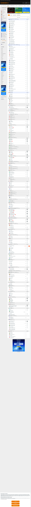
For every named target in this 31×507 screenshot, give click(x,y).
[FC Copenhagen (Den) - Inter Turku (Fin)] (18, 61)
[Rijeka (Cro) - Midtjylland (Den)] (18, 85)
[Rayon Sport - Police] (18, 258)
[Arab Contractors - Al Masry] (18, 174)
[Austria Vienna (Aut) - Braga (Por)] (18, 79)
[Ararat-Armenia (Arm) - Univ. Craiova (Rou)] (18, 21)
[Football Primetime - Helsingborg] (18, 276)
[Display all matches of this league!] (28, 104)
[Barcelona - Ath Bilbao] (18, 96)
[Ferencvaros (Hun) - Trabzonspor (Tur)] (18, 43)
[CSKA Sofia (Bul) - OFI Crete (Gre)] (18, 37)
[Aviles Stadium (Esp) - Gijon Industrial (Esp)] (18, 329)
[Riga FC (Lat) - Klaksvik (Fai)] (18, 71)
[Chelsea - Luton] (18, 183)
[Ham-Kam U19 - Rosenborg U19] (18, 227)
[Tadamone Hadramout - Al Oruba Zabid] (18, 337)
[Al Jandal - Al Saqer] (18, 265)
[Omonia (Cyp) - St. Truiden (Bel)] (18, 29)
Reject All (15, 503)
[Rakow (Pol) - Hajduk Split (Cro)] (18, 69)
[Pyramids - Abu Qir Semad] (18, 176)
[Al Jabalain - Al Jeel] (18, 261)
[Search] (23, 3)
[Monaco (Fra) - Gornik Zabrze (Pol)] (18, 57)
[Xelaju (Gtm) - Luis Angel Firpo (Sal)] (18, 216)
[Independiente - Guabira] (18, 131)
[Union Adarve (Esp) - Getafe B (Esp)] (18, 321)
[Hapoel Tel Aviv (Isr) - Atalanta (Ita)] (18, 75)
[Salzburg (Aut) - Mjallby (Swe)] (18, 33)
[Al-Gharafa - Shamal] (18, 240)
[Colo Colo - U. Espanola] (18, 152)
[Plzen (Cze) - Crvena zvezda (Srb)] (18, 31)
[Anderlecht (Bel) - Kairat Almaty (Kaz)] (18, 41)
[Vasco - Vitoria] (18, 142)
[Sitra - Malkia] (18, 123)
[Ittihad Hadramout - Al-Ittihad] (18, 335)
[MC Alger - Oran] (18, 102)
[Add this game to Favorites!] (8, 21)
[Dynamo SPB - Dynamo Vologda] (18, 252)
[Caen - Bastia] (18, 189)
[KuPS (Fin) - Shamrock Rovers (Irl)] (18, 47)
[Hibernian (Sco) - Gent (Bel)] (18, 87)
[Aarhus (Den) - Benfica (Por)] (18, 35)
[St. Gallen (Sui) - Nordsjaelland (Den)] (18, 77)
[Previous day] (8, 17)
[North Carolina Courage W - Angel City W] (18, 306)
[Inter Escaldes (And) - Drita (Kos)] (18, 65)
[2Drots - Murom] (18, 250)
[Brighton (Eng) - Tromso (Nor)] (18, 83)
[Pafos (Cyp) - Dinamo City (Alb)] (18, 67)
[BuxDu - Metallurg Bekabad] (18, 314)
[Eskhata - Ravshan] (18, 284)
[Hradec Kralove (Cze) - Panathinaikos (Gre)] (18, 63)
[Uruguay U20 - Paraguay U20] (18, 318)
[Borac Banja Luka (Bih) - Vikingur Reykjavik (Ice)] (18, 81)
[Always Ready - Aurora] (18, 129)
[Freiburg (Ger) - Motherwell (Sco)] (18, 55)
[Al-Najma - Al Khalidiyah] (18, 121)
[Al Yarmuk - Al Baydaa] (18, 333)
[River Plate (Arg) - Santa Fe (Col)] (18, 269)
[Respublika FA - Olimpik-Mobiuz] (18, 312)
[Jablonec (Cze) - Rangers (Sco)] (18, 49)
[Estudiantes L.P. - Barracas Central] (18, 113)
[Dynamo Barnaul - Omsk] (18, 246)
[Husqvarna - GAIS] (18, 278)
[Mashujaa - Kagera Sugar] (18, 288)
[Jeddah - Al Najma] (18, 263)
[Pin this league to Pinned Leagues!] (12, 98)
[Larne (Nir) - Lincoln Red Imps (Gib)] (18, 89)
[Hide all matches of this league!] (28, 19)
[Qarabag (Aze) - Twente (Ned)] (18, 53)
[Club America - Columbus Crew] (18, 222)
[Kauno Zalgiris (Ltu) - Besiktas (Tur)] (18, 25)
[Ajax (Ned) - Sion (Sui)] (18, 73)
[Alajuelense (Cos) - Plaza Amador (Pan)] (18, 214)
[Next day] (28, 17)
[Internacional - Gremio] (18, 144)
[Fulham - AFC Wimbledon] (18, 185)
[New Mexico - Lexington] (18, 301)
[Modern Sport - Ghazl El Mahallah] (18, 172)
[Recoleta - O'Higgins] (18, 154)
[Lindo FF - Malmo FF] (18, 280)
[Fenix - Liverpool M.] (18, 293)
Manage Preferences (15, 505)
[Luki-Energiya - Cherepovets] (18, 248)
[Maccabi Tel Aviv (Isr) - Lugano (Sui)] (18, 51)
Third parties (11, 496)
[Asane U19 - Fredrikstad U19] (18, 225)
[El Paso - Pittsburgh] (18, 299)
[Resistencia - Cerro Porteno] (18, 233)
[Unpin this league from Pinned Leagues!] (18, 19)
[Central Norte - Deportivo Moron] (18, 107)
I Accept (15, 501)
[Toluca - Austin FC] (18, 220)
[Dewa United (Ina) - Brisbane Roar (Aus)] (18, 323)
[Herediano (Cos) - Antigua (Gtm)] (18, 210)
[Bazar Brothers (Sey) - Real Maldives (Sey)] (18, 325)
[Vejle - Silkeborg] (18, 165)
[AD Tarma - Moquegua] (18, 237)
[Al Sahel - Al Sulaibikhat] (18, 205)
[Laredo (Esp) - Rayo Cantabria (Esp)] (18, 327)
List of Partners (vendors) (4, 499)
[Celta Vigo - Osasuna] (18, 94)
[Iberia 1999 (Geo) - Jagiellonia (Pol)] (18, 23)
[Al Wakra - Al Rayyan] (18, 242)
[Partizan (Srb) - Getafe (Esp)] (18, 91)
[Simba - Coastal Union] (18, 290)
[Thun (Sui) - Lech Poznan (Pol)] (18, 39)
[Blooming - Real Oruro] (18, 127)
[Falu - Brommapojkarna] (18, 274)
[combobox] (18, 17)
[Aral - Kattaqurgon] (18, 310)
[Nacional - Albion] (18, 295)
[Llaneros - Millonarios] (18, 160)
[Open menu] (29, 3)
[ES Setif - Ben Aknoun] (18, 100)
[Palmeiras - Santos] (18, 140)
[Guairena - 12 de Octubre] (18, 231)
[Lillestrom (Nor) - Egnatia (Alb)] (18, 27)
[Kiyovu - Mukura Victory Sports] (18, 256)
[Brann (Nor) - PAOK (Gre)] (18, 59)
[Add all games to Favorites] (8, 19)
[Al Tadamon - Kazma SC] (18, 207)
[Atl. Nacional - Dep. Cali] (18, 158)
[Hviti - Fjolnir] (18, 198)
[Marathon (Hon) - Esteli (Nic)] (18, 212)
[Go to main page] (6, 3)
